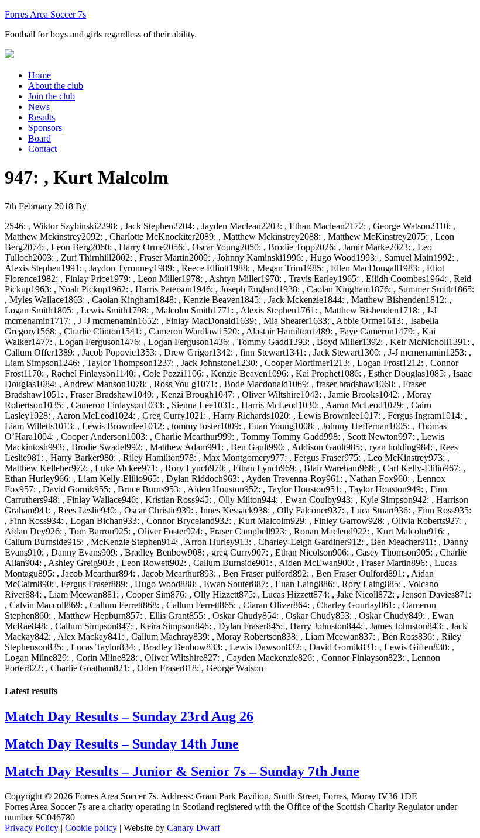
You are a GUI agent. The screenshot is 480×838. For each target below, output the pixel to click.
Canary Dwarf (193, 828)
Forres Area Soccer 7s (45, 14)
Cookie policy (91, 828)
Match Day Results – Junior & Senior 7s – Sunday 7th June (182, 771)
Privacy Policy (32, 828)
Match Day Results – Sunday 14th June (122, 743)
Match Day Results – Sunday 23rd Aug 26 (129, 716)
